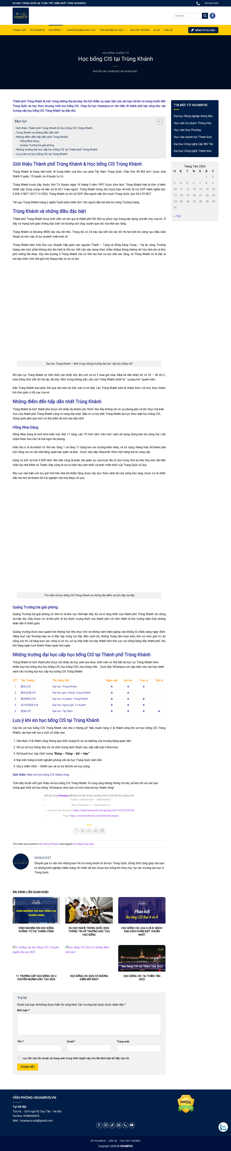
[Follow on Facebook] (212, 16)
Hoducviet (131, 71)
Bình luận (23, 1010)
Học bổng (54, 30)
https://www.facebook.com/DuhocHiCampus (94, 815)
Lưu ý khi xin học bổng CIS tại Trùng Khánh (41, 154)
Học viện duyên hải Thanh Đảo (193, 137)
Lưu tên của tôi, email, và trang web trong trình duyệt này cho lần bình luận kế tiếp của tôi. (76, 1058)
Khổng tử (122, 53)
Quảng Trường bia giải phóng (37, 145)
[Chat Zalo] (223, 1127)
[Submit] (205, 16)
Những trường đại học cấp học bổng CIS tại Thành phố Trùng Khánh (56, 149)
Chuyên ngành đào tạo (81, 30)
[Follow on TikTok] (112, 1125)
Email (71, 1041)
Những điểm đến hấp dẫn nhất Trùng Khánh (42, 137)
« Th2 (177, 216)
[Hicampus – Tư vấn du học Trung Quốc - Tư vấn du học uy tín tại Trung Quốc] (21, 16)
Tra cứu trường (140, 30)
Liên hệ (112, 1141)
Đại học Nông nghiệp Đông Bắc (193, 116)
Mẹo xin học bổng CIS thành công (48, 774)
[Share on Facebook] (76, 831)
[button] (158, 122)
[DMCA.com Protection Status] (186, 1103)
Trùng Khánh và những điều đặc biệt (37, 132)
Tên (20, 1041)
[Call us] (125, 1125)
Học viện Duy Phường (187, 130)
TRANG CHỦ (19, 30)
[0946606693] (198, 3)
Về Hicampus (98, 1141)
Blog (157, 30)
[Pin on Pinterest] (96, 831)
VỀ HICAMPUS (37, 30)
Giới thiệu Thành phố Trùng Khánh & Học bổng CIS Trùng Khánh (54, 128)
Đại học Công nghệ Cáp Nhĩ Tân (193, 144)
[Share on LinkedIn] (102, 831)
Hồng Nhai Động (30, 141)
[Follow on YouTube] (132, 1125)
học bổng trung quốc (83, 844)
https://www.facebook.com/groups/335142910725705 (103, 810)
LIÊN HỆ (168, 30)
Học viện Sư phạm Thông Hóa (192, 123)
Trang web (123, 1041)
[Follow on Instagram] (106, 1125)
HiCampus (63, 795)
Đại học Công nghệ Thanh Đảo (193, 151)
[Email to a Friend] (89, 831)
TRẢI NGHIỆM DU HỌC (111, 30)
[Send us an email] (119, 1125)
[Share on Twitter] (83, 831)
